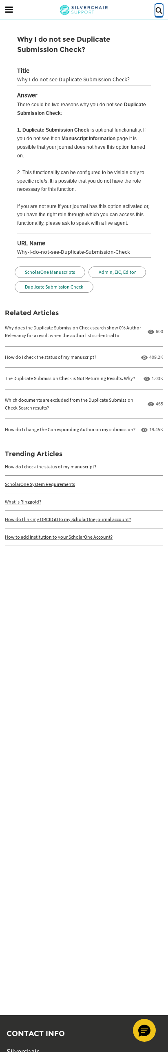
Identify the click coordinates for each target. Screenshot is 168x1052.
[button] (144, 1030)
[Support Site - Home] (84, 10)
